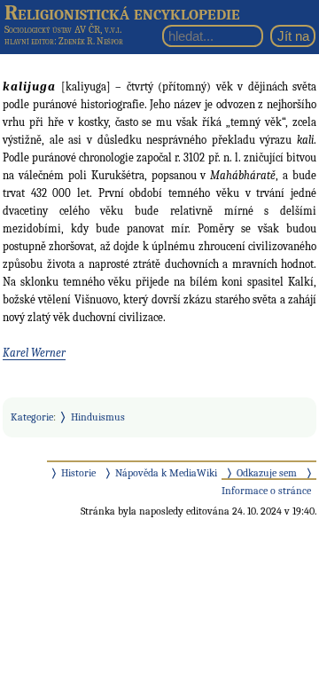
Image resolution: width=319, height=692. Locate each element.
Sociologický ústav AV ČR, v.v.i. (62, 29)
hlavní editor (29, 41)
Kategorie (32, 417)
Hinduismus (98, 417)
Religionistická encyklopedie (122, 12)
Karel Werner (34, 352)
